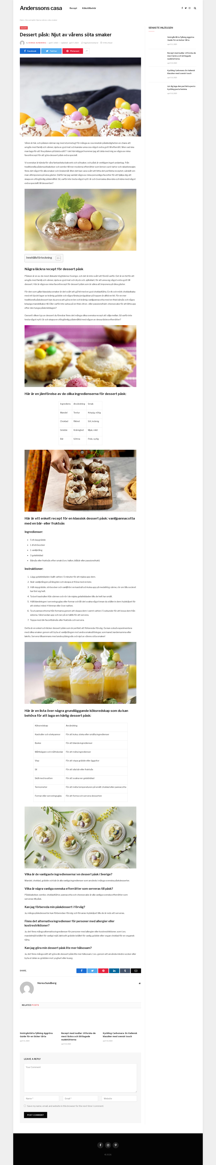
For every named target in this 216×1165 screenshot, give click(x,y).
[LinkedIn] (9, 166)
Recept (73, 8)
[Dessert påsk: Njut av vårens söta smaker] (80, 96)
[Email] (9, 181)
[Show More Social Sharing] (87, 51)
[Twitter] (9, 158)
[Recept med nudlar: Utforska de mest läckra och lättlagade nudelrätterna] (80, 1019)
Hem (22, 20)
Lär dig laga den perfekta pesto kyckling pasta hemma (181, 88)
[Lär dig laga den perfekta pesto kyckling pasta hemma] (157, 90)
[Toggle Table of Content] (56, 258)
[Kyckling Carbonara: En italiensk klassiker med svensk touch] (122, 1019)
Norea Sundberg (37, 43)
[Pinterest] (9, 173)
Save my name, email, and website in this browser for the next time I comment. (65, 1106)
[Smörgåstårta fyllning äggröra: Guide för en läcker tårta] (39, 1019)
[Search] (194, 8)
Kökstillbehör (89, 8)
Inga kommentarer (91, 43)
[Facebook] (9, 151)
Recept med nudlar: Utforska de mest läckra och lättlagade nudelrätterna (78, 1036)
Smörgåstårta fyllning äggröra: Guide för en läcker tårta (36, 1035)
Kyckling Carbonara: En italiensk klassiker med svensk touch (120, 1035)
